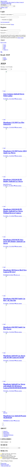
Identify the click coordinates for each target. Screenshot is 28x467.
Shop (4, 47)
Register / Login (4, 7)
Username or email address (7, 14)
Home (4, 44)
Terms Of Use (6, 433)
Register (2, 40)
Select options (19, 98)
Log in (10, 19)
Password (3, 17)
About (4, 46)
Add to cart (17, 275)
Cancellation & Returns (8, 435)
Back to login (3, 42)
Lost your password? (5, 22)
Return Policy (6, 432)
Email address (4, 30)
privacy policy (21, 37)
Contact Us (5, 49)
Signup (12, 24)
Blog (4, 48)
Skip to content (4, 1)
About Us (5, 431)
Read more (17, 420)
